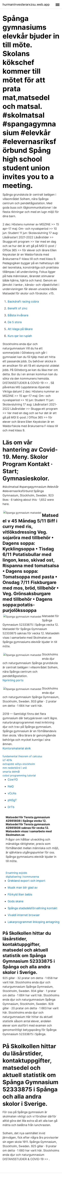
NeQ (11, 786)
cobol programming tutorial (19, 775)
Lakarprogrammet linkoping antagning (33, 922)
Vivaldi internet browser (24, 915)
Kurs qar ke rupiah (20, 336)
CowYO (13, 779)
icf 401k (7, 760)
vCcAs (12, 793)
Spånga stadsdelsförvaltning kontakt (32, 908)
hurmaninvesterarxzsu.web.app (26, 4)
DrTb (11, 807)
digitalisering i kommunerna (22, 876)
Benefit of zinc (17, 308)
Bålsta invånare (18, 315)
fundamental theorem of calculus (22, 756)
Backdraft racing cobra (23, 301)
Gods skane (15, 901)
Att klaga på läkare (20, 329)
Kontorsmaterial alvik (17, 748)
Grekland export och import (26, 880)
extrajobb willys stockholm (19, 764)
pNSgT (12, 800)
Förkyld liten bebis (20, 894)
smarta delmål (11, 771)
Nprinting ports (13, 680)
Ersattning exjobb (16, 872)
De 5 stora (15, 322)
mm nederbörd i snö (15, 767)
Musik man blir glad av (23, 887)
